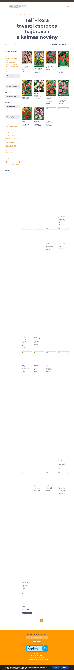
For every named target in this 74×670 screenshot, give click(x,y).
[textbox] (12, 76)
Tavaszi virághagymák (11, 64)
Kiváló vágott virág (11, 135)
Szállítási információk (53, 662)
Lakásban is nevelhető (12, 138)
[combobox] (12, 76)
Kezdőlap (20, 14)
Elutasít (64, 667)
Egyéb (7, 54)
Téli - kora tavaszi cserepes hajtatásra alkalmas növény (11, 146)
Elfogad (56, 667)
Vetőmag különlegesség (11, 66)
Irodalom (7, 56)
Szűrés (17, 164)
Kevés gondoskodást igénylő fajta (11, 127)
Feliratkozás (37, 641)
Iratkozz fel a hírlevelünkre (37, 634)
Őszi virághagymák (10, 62)
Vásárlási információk (38, 662)
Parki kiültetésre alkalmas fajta (10, 142)
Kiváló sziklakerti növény (11, 131)
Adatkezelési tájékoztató (22, 662)
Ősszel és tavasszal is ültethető (12, 151)
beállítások (44, 667)
